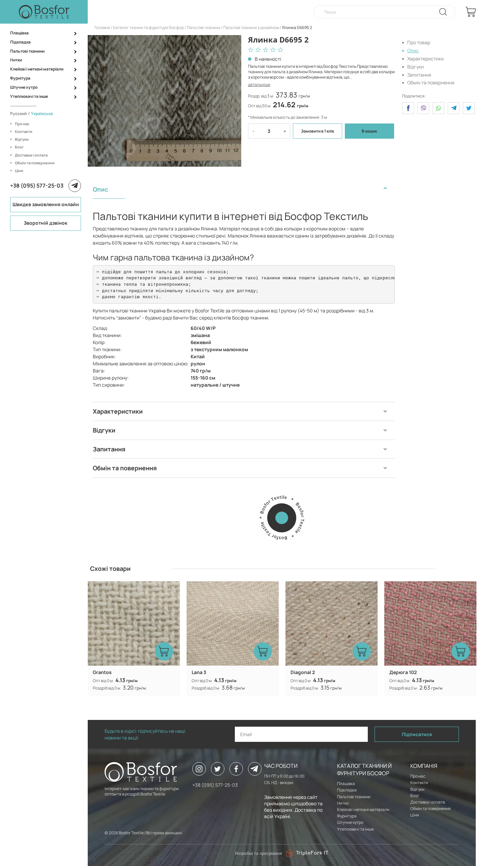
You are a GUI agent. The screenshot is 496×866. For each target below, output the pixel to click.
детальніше (259, 84)
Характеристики (425, 58)
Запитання (419, 74)
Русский (18, 113)
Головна (102, 27)
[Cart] (471, 12)
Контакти (23, 131)
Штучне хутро (23, 87)
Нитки (16, 60)
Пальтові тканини (27, 51)
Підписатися (417, 734)
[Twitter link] (217, 769)
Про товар (418, 42)
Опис (413, 50)
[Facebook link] (236, 769)
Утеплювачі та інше (29, 96)
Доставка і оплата (31, 155)
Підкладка (20, 42)
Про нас (22, 123)
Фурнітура (20, 78)
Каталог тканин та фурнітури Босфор (148, 27)
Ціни (19, 170)
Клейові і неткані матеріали (36, 69)
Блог (19, 146)
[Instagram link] (199, 769)
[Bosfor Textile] (44, 12)
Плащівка (19, 33)
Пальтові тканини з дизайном (251, 27)
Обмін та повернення (34, 162)
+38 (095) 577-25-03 (36, 185)
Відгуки (22, 139)
